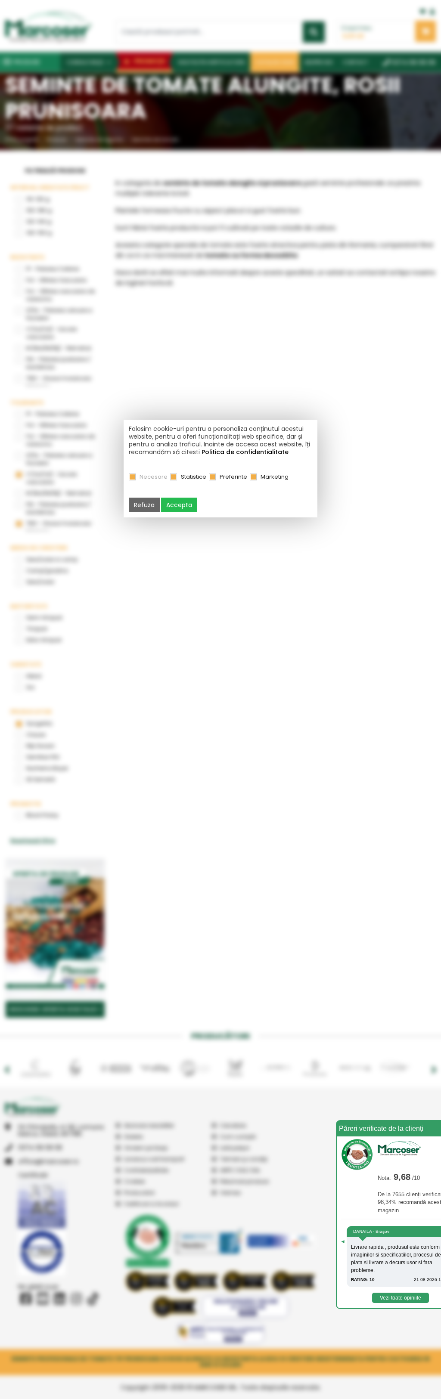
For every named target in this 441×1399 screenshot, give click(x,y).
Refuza (144, 505)
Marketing (275, 477)
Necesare (154, 477)
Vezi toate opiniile (400, 1298)
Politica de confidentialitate (245, 452)
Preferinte (233, 477)
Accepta (179, 505)
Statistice (193, 477)
